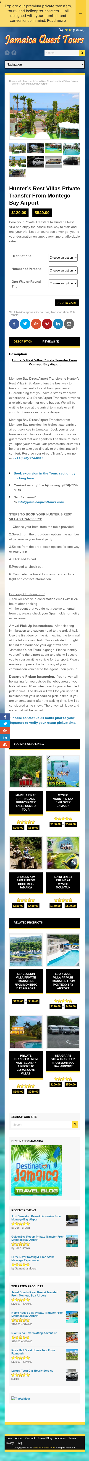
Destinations (21, 256)
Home (12, 81)
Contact (30, 1438)
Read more (56, 20)
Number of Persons (27, 269)
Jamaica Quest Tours (44, 1447)
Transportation (60, 312)
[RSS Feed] (7, 52)
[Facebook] (13, 52)
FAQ (19, 1443)
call (28, 458)
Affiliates (60, 1438)
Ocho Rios (40, 81)
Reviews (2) (50, 341)
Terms (72, 1438)
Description (23, 341)
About (18, 1438)
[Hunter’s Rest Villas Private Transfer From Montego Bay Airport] (44, 116)
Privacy (9, 1443)
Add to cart (67, 302)
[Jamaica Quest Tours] (44, 44)
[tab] (23, 341)
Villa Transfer (25, 81)
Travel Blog (45, 1438)
